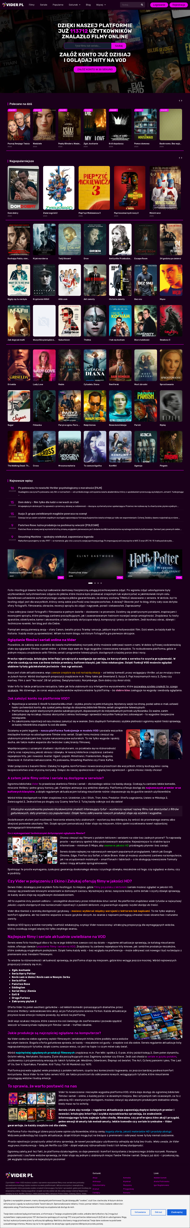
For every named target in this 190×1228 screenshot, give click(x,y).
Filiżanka (37, 425)
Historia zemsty (117, 299)
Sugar (11, 425)
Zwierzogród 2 (50, 213)
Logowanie (159, 4)
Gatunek (73, 4)
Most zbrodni (140, 384)
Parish (137, 425)
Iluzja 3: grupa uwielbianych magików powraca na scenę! (52, 513)
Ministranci (155, 213)
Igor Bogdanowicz (161, 1185)
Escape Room (140, 258)
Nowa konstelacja (117, 425)
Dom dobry (13, 213)
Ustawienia (140, 1212)
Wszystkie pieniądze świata (46, 340)
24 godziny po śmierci (170, 258)
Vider (35, 783)
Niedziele (37, 144)
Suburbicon (64, 340)
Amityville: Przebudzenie (121, 258)
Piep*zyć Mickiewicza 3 (90, 213)
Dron (86, 258)
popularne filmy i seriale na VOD (56, 946)
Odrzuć (158, 1212)
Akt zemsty (89, 299)
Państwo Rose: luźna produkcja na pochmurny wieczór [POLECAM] (58, 525)
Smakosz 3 (165, 340)
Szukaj (119, 45)
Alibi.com (62, 299)
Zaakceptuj (176, 1212)
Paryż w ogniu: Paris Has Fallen (73, 425)
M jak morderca (40, 258)
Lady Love (38, 384)
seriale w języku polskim (161, 1056)
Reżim (61, 384)
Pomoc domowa (141, 144)
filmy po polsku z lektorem (110, 887)
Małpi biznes (90, 425)
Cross (36, 466)
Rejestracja (178, 4)
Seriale (43, 4)
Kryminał (127, 1181)
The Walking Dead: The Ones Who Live (26, 466)
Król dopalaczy (116, 144)
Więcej (99, 4)
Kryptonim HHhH (41, 299)
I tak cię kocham (117, 340)
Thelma (87, 340)
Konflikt (113, 466)
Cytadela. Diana (91, 384)
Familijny (96, 1193)
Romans (126, 1193)
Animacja (97, 1181)
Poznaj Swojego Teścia (19, 144)
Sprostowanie (167, 384)
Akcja (95, 1178)
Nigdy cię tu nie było (17, 299)
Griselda (12, 384)
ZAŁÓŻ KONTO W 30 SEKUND (95, 69)
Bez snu (138, 299)
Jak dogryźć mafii (16, 340)
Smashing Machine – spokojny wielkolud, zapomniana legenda (55, 536)
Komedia (127, 1178)
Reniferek (114, 384)
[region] (95, 1211)
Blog (88, 4)
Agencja (138, 466)
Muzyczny (127, 1185)
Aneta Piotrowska (161, 1181)
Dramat (96, 1189)
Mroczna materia (66, 466)
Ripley (163, 425)
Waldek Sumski (160, 1178)
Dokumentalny (99, 1185)
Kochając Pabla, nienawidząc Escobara (26, 258)
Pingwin (163, 466)
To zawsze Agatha (93, 466)
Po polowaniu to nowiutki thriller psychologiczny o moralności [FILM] (60, 487)
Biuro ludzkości (141, 340)
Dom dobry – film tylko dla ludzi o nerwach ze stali (48, 502)
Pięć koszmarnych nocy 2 (126, 213)
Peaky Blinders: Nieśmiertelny (72, 144)
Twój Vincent (64, 258)
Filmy (31, 4)
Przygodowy (128, 1189)
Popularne (58, 4)
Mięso (162, 299)
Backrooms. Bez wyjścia (171, 144)
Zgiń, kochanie (91, 144)
